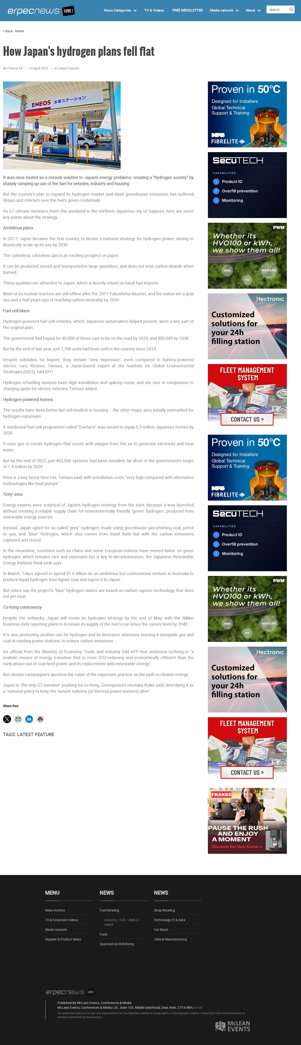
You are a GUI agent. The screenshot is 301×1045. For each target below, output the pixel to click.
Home (19, 31)
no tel (198, 1007)
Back (8, 31)
